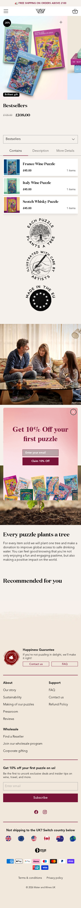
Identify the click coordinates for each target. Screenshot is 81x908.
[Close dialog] (73, 412)
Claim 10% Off (40, 461)
